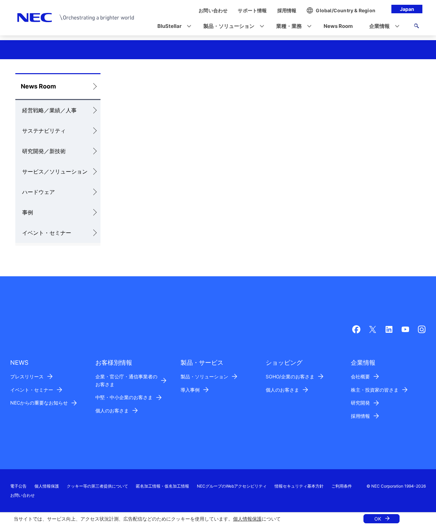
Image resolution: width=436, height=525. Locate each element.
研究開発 (360, 403)
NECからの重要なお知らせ (39, 403)
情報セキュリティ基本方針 (299, 486)
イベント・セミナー (46, 232)
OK (377, 519)
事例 (27, 212)
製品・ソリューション (204, 376)
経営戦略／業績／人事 (49, 110)
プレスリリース (27, 376)
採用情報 (360, 416)
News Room (38, 86)
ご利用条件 (341, 486)
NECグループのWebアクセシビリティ (232, 486)
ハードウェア (38, 191)
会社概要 (360, 376)
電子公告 (18, 486)
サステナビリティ (44, 130)
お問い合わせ (22, 495)
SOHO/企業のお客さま (290, 376)
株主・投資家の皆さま (375, 390)
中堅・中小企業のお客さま (124, 397)
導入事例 (190, 390)
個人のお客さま (112, 410)
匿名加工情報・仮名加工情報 (162, 486)
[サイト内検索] (416, 26)
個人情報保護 (247, 519)
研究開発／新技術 (44, 151)
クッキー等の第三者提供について (97, 486)
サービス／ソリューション (55, 171)
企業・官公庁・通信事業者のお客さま (126, 380)
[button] (172, 26)
